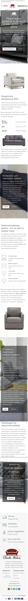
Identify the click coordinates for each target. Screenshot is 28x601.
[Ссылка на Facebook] (9, 589)
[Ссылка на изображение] (12, 553)
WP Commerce (6, 573)
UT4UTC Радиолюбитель (7, 576)
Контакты (15, 575)
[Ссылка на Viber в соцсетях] (19, 589)
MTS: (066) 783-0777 (14, 583)
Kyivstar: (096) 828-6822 (14, 585)
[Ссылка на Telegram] (17, 589)
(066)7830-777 (22, 6)
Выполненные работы (18, 573)
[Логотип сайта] (12, 6)
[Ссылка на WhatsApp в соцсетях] (14, 589)
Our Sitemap (16, 578)
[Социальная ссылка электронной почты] (11, 589)
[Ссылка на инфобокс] (14, 258)
